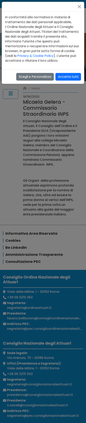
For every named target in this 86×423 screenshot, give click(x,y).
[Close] (79, 6)
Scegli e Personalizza (35, 76)
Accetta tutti (68, 76)
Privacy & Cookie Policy (35, 55)
